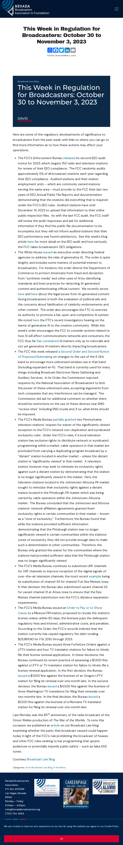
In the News (59, 767)
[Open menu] (116, 9)
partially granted (64, 420)
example (95, 576)
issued (48, 252)
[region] (61, 832)
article (55, 725)
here (31, 242)
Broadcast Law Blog (41, 759)
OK (61, 838)
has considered (48, 341)
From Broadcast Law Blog (38, 767)
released (69, 158)
